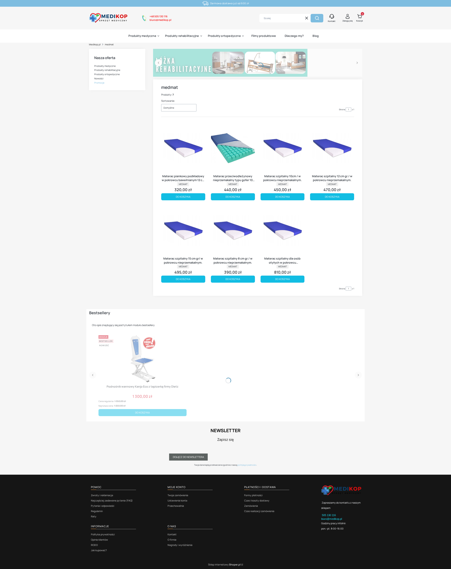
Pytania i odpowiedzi (102, 505)
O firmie (172, 539)
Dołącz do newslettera (188, 457)
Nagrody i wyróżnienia (180, 545)
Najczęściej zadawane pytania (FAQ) (112, 500)
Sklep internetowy (224, 564)
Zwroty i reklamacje (102, 495)
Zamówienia (251, 505)
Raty (93, 516)
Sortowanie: (168, 100)
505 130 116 (329, 515)
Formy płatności (253, 495)
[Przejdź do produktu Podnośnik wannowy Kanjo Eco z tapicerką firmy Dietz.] (142, 358)
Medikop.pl (95, 44)
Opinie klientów (99, 539)
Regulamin (97, 511)
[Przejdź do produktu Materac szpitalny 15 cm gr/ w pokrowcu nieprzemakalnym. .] (183, 230)
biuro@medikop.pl (331, 518)
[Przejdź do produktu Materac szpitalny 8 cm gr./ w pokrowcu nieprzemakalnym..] (233, 230)
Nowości (98, 78)
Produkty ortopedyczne (107, 74)
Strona (342, 109)
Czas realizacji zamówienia (259, 511)
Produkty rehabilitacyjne (107, 70)
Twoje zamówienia (178, 495)
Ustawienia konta (177, 500)
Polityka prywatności (103, 534)
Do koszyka (183, 196)
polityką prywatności (246, 465)
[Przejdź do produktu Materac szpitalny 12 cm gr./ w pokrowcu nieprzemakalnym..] (332, 148)
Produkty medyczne (105, 66)
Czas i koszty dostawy (256, 500)
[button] (317, 18)
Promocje (99, 82)
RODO (94, 545)
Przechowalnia (176, 505)
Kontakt (172, 534)
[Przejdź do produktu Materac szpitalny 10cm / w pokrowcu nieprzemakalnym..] (283, 148)
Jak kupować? (99, 550)
